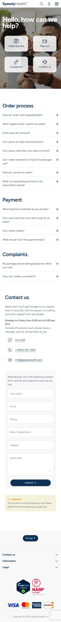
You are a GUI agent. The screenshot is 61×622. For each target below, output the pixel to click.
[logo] (15, 3)
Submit (29, 482)
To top (28, 538)
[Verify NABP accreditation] (38, 586)
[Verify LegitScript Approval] (23, 586)
